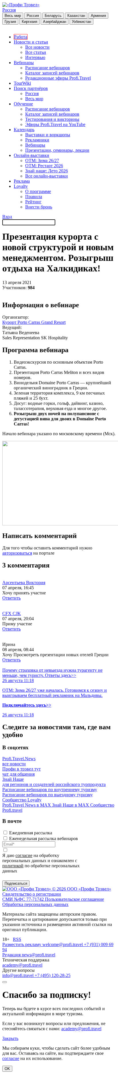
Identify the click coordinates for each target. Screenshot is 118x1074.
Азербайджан (54, 21)
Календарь (24, 129)
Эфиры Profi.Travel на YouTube (55, 124)
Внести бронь (38, 206)
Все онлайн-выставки (46, 176)
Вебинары (24, 62)
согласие (23, 855)
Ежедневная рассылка (30, 832)
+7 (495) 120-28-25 (52, 975)
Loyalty (21, 186)
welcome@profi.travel (63, 944)
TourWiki (22, 83)
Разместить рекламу (22, 944)
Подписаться (16, 883)
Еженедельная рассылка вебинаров (43, 838)
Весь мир (13, 15)
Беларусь (53, 15)
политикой (12, 865)
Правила (33, 196)
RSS (17, 939)
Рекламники (37, 139)
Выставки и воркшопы (47, 134)
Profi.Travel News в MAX (27, 805)
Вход (7, 216)
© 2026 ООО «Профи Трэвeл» (81, 888)
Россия (9, 9)
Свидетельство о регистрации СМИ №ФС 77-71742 (31, 897)
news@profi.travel (38, 954)
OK (7, 1069)
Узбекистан (81, 21)
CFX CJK (11, 613)
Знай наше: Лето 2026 (46, 170)
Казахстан (76, 15)
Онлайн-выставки (31, 155)
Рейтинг (33, 201)
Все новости (37, 47)
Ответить (11, 598)
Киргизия (29, 21)
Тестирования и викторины (52, 119)
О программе (38, 191)
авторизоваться (17, 553)
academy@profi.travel (22, 965)
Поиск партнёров (31, 88)
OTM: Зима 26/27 (42, 160)
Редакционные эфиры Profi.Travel (58, 78)
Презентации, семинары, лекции (57, 150)
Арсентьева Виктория (23, 582)
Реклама (22, 181)
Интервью (35, 57)
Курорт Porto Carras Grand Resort (34, 322)
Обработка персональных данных (35, 904)
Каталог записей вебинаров (52, 72)
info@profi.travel (18, 975)
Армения (98, 15)
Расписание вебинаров (47, 67)
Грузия (10, 21)
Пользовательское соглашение (74, 899)
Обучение (23, 103)
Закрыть (10, 1038)
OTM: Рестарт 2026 (44, 165)
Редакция (12, 954)
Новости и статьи (31, 42)
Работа (20, 36)
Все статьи (35, 52)
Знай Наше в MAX (71, 805)
